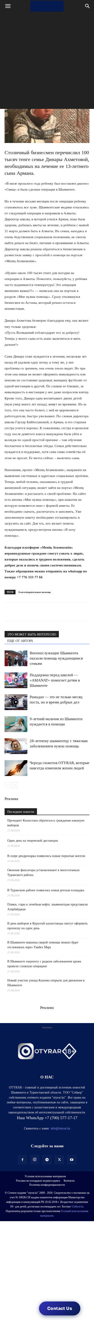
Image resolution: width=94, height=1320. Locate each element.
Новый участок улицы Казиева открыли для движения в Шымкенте (46, 983)
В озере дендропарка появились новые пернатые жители (46, 856)
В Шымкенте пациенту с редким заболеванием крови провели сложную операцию (44, 964)
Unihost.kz (78, 1206)
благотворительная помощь (34, 592)
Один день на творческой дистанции (32, 840)
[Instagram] (34, 1159)
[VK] (30, 611)
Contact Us (59, 1308)
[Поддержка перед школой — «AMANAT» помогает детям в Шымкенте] (16, 680)
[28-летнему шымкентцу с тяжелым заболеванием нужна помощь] (16, 746)
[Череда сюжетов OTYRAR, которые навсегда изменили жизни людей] (16, 768)
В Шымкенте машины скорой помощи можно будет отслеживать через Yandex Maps (42, 945)
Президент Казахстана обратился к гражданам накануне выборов (45, 823)
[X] (51, 611)
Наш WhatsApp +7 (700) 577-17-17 (47, 1117)
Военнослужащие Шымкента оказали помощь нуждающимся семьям (56, 658)
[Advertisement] (47, 62)
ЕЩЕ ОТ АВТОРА (20, 641)
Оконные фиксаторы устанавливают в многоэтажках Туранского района (43, 872)
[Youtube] (71, 1159)
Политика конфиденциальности (47, 1184)
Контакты (69, 1180)
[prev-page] (7, 785)
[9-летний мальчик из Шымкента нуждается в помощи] (16, 724)
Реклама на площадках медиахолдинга (38, 1180)
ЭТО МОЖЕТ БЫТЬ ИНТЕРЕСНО (31, 634)
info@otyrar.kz (60, 1128)
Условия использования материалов (45, 1176)
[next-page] (15, 785)
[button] (7, 6)
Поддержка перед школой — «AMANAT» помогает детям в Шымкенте (55, 680)
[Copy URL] (61, 611)
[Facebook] (40, 611)
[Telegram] (19, 611)
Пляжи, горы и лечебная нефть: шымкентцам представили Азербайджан (47, 907)
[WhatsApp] (9, 611)
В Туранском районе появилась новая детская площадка (45, 890)
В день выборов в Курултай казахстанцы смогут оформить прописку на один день (47, 926)
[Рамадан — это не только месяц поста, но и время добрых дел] (16, 702)
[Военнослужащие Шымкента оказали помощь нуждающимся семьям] (16, 658)
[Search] (87, 6)
